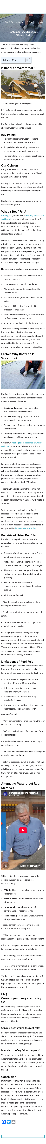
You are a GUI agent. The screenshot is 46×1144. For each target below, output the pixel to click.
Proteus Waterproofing (26, 528)
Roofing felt (6, 215)
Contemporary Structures (23, 32)
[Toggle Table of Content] (26, 60)
